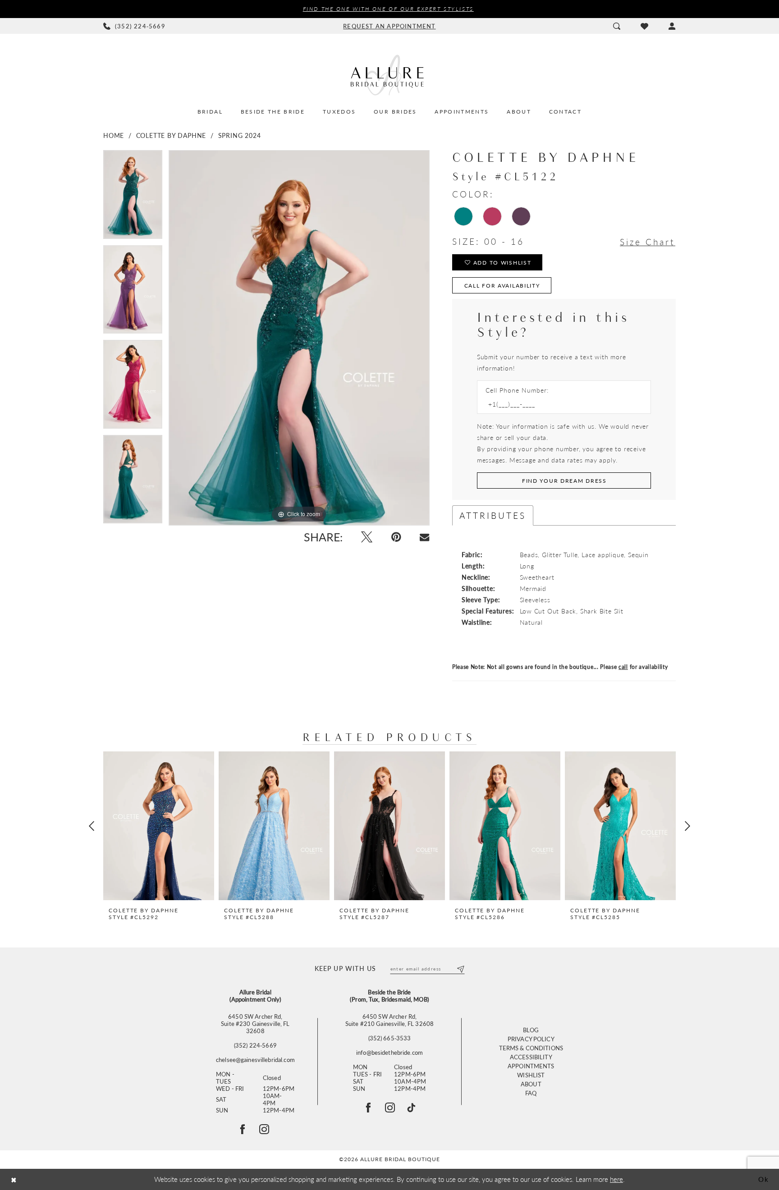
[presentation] (158, 825)
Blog (531, 1029)
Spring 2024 (239, 135)
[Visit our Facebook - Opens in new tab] (368, 1107)
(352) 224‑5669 (255, 1045)
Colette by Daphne (171, 135)
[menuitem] (134, 26)
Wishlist (531, 1075)
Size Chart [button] (647, 242)
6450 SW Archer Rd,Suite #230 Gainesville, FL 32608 (255, 1023)
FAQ (530, 1093)
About (531, 1084)
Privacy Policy (531, 1038)
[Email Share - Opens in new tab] (424, 537)
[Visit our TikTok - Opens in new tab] (411, 1107)
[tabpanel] (132, 197)
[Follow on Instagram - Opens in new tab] (264, 1129)
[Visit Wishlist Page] (644, 26)
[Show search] (616, 26)
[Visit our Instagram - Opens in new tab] (390, 1107)
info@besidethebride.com (389, 1052)
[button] (672, 26)
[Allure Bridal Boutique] (389, 75)
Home (113, 135)
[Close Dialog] (13, 1179)
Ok (763, 1179)
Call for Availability (502, 285)
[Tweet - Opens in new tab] (367, 537)
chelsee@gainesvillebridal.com (255, 1059)
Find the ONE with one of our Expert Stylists (388, 9)
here (616, 1179)
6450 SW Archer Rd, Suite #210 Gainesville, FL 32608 (389, 1020)
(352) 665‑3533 (389, 1038)
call (623, 667)
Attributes (492, 515)
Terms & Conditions (531, 1048)
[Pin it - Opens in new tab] (396, 537)
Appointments (531, 1066)
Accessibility (531, 1057)
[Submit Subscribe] (460, 968)
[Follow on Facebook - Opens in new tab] (242, 1129)
